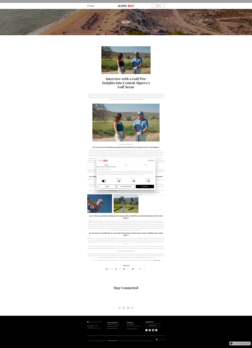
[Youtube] (128, 308)
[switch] (118, 181)
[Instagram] (119, 308)
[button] (126, 60)
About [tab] (145, 164)
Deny (107, 186)
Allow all (145, 186)
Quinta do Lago (112, 190)
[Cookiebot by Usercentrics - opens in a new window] (148, 161)
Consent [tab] (106, 164)
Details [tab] (126, 164)
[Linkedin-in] (132, 308)
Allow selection (126, 186)
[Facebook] (124, 308)
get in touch (157, 260)
